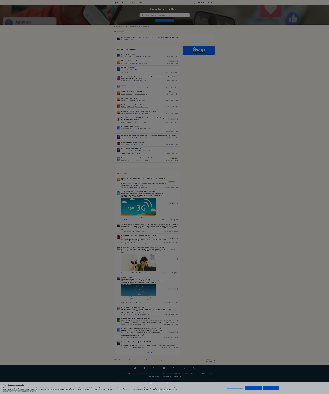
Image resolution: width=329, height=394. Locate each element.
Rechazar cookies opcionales (253, 388)
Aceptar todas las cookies (271, 388)
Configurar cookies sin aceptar (235, 388)
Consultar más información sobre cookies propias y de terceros (19, 391)
